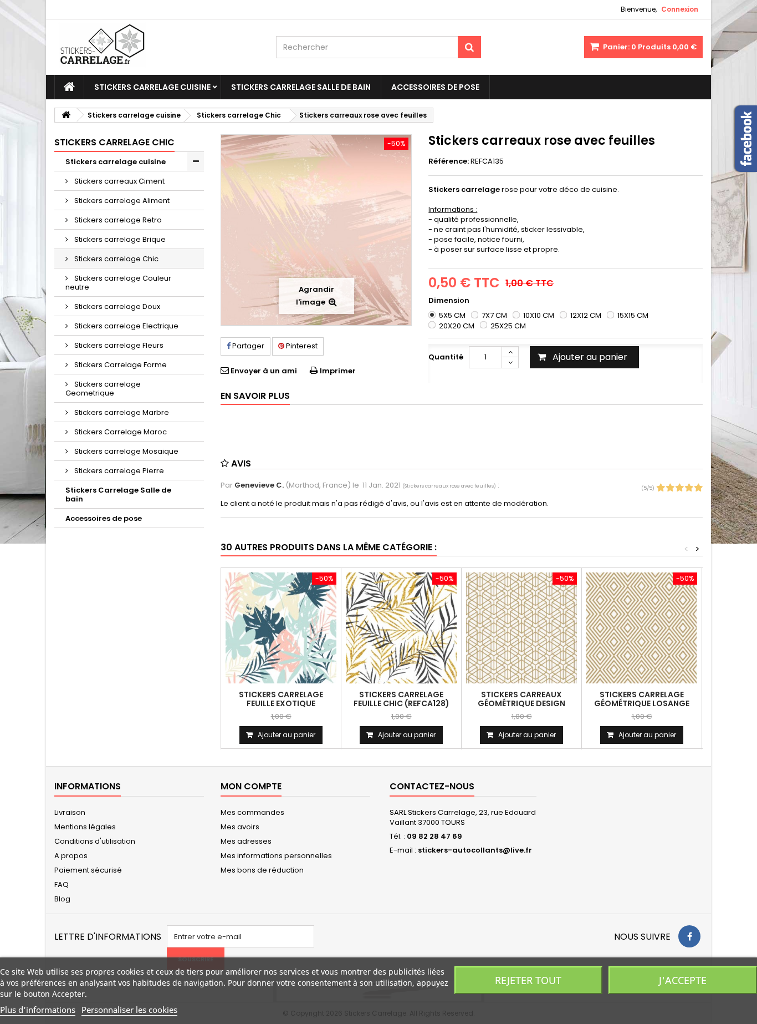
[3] (679, 488)
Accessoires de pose (435, 87)
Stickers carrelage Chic (115, 259)
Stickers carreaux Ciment (119, 181)
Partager (247, 346)
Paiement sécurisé (88, 870)
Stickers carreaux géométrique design (521, 699)
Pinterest (301, 346)
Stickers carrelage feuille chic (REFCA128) (401, 699)
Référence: (448, 161)
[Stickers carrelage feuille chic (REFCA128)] (401, 627)
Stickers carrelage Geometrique (103, 388)
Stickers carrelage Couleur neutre (118, 282)
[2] (670, 488)
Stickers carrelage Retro (117, 220)
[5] (698, 488)
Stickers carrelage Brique (119, 239)
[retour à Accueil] (65, 115)
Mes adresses (246, 841)
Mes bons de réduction (262, 870)
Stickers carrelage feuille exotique (281, 699)
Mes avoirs (240, 827)
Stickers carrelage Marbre (121, 412)
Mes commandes (252, 812)
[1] (660, 488)
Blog (62, 899)
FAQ (61, 884)
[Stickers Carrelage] (156, 47)
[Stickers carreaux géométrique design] (521, 627)
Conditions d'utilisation (94, 841)
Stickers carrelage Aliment (121, 200)
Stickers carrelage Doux (116, 306)
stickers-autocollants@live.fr (475, 850)
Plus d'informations (37, 1009)
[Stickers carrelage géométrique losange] (641, 627)
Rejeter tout (528, 980)
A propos (71, 855)
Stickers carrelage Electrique (125, 326)
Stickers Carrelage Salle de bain (301, 87)
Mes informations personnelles (276, 855)
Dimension (449, 301)
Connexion (679, 9)
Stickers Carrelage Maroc (120, 432)
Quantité (445, 357)
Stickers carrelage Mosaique (125, 451)
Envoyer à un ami (264, 371)
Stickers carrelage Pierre (118, 470)
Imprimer (338, 371)
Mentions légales (85, 827)
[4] (688, 488)
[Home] (69, 87)
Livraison (69, 812)
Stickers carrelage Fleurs (118, 345)
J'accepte (683, 980)
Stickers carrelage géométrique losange (641, 699)
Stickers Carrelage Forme (120, 364)
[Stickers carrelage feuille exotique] (281, 627)
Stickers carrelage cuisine (152, 87)
